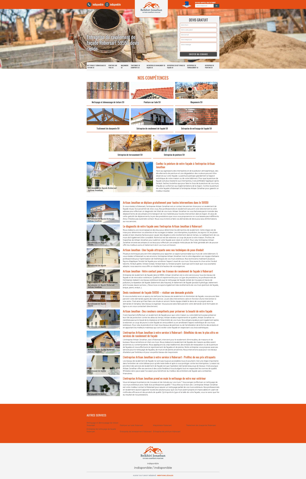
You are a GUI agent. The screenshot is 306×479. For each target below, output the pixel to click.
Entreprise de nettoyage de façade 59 (176, 66)
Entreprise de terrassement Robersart (136, 431)
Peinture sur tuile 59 (112, 66)
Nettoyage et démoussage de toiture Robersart (102, 424)
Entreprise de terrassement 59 (192, 66)
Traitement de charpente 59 (135, 66)
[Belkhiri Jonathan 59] (153, 452)
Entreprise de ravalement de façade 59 (156, 66)
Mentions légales (165, 475)
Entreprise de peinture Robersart (166, 431)
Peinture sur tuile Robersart (131, 425)
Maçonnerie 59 (124, 66)
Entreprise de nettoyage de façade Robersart (101, 430)
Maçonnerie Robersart (162, 425)
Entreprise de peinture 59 (209, 66)
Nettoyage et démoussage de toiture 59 (96, 66)
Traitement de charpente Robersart (201, 425)
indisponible (97, 4)
